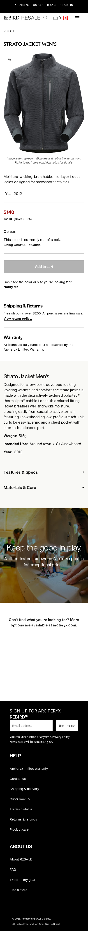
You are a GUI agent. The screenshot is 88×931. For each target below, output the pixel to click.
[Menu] (77, 18)
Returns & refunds (23, 819)
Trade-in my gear (23, 879)
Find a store (18, 889)
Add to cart (44, 266)
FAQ (13, 869)
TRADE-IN (66, 5)
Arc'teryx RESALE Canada (36, 918)
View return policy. (18, 318)
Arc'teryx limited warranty (29, 768)
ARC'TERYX (22, 5)
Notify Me (11, 286)
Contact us (18, 778)
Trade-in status (21, 809)
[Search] (45, 18)
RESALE (51, 5)
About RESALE (21, 859)
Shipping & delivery (24, 788)
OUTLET (38, 5)
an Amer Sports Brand (48, 924)
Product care (19, 829)
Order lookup (20, 799)
